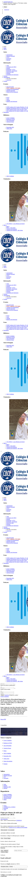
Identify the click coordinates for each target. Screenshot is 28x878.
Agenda (8, 100)
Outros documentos (7, 761)
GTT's (7, 57)
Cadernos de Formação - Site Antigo (14, 230)
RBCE (7, 226)
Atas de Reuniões (10, 120)
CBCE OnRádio (10, 176)
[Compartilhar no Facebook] (7, 725)
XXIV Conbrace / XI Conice (13, 88)
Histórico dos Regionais (11, 101)
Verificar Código (4, 852)
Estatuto (8, 68)
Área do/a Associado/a (11, 78)
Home (4, 48)
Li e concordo (11, 830)
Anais (7, 98)
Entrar (4, 46)
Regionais (5, 808)
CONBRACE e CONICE (9, 807)
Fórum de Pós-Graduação (12, 92)
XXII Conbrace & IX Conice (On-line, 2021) (16, 109)
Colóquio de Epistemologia (12, 89)
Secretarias (8, 58)
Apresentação (9, 54)
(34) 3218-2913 (4, 819)
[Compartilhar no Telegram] (10, 725)
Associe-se (8, 80)
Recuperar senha (4, 866)
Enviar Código (7, 838)
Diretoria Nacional (10, 56)
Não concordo (4, 830)
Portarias (8, 73)
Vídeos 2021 (9, 128)
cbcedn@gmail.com (7, 1)
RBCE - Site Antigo (10, 227)
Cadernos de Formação (11, 229)
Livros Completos (10, 117)
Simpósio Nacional (10, 90)
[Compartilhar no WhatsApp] (12, 725)
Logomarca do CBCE (11, 67)
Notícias (5, 76)
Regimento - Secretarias (11, 70)
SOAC (7, 97)
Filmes (4, 750)
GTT (4, 777)
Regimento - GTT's (10, 69)
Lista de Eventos (10, 86)
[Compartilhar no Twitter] (9, 725)
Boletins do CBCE (10, 119)
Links (7, 65)
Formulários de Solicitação (12, 74)
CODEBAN (19, 820)
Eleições (8, 60)
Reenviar (6, 850)
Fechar (11, 866)
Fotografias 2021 (10, 127)
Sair (2, 838)
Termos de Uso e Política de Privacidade (18, 827)
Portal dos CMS (10, 72)
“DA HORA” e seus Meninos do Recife (15, 223)
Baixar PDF (3, 719)
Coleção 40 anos (10, 121)
